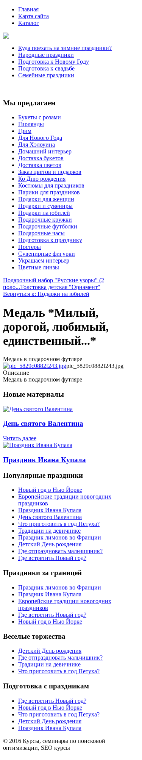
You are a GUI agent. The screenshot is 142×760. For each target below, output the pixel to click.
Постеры (29, 247)
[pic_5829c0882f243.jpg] (34, 366)
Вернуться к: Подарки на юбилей (46, 294)
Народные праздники (46, 55)
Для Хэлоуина (36, 144)
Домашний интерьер (45, 151)
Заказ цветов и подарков (49, 172)
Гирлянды (31, 124)
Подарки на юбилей (44, 213)
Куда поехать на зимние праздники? (65, 48)
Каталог (28, 23)
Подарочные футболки (47, 226)
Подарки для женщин (46, 199)
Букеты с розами (39, 117)
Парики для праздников (49, 192)
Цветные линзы (38, 267)
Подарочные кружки (45, 219)
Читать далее (19, 438)
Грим (24, 131)
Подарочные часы (41, 233)
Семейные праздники (46, 75)
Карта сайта (33, 16)
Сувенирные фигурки (46, 253)
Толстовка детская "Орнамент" (60, 287)
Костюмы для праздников (51, 185)
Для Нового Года (40, 137)
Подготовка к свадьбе (46, 68)
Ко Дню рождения (42, 178)
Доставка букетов (41, 158)
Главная (28, 9)
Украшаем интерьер (43, 260)
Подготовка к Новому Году (53, 61)
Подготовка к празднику (50, 240)
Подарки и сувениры (45, 206)
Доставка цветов (39, 165)
